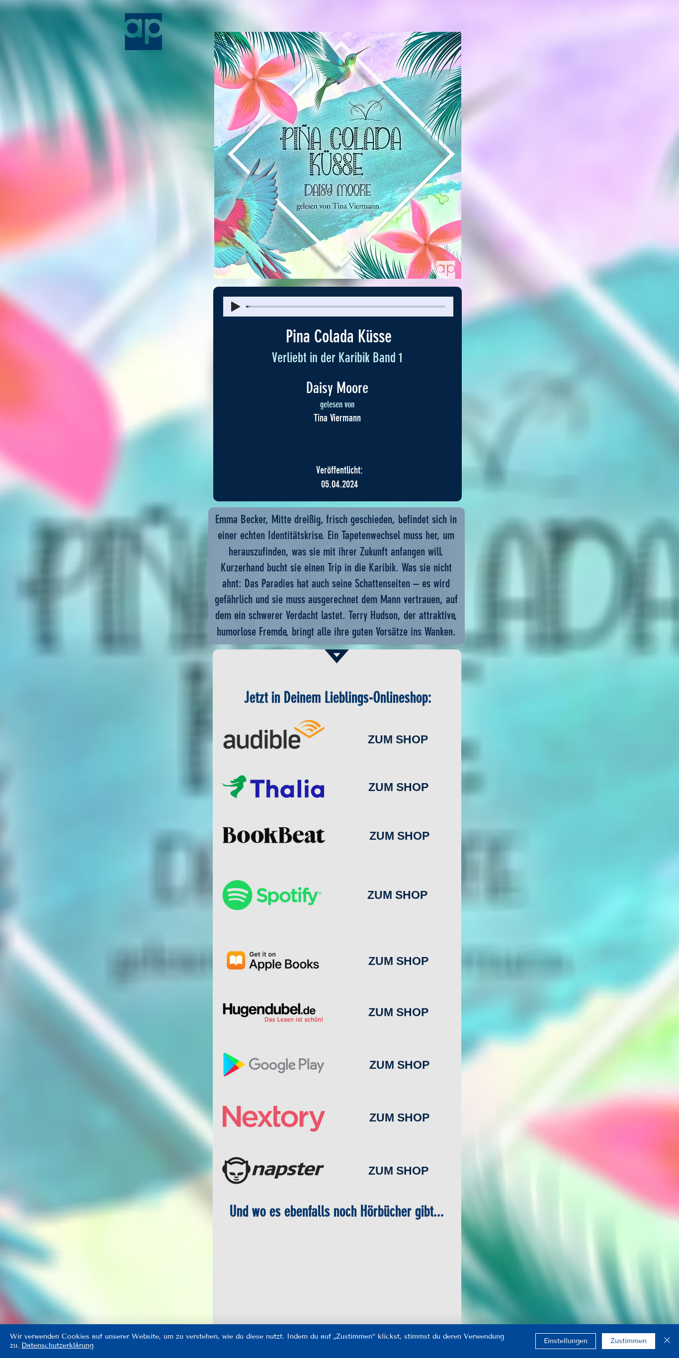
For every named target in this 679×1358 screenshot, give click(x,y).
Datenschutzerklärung (57, 1345)
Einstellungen (566, 1341)
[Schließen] (667, 1341)
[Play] (235, 307)
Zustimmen (628, 1341)
